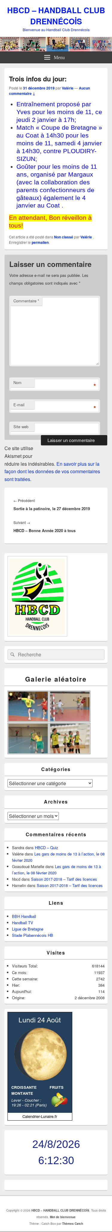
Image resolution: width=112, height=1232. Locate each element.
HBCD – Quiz (46, 847)
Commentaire (26, 301)
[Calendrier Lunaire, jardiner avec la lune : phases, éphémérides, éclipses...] (39, 1119)
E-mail (18, 404)
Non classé (63, 237)
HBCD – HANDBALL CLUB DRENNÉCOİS (56, 16)
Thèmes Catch (72, 1223)
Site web (20, 426)
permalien (40, 242)
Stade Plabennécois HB (32, 935)
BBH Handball (24, 916)
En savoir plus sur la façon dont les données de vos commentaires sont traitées (52, 471)
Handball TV (22, 922)
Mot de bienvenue (63, 1217)
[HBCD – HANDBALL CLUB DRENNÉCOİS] (56, 49)
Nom (17, 382)
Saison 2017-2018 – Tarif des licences (64, 879)
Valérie (67, 88)
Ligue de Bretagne (27, 929)
